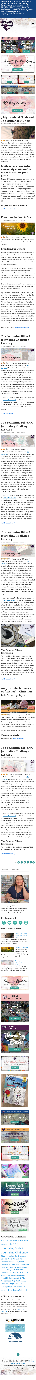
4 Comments (23, 346)
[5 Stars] (8, 140)
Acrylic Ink (3, 1241)
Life (6, 1275)
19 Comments (22, 757)
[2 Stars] (3, 140)
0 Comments (23, 123)
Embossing (16, 1262)
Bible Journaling (7, 1256)
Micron (23, 1275)
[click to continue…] (8, 209)
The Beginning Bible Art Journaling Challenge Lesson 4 (17, 426)
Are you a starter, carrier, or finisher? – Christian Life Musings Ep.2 (17, 691)
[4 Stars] (6, 140)
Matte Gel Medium (14, 1276)
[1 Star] (2, 140)
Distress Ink (6, 1262)
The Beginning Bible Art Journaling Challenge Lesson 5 (17, 339)
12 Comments (22, 542)
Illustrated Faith (17, 1270)
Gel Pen (16, 1267)
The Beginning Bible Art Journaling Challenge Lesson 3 (17, 535)
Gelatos (12, 1267)
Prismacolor (22, 1281)
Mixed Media (6, 1278)
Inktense (13, 1272)
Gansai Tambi (5, 1267)
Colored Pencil (6, 1259)
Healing (25, 1267)
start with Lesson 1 (9, 400)
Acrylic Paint (12, 1241)
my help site (18, 8)
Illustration (5, 1273)
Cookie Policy (20, 1363)
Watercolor (23, 1290)
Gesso (21, 1267)
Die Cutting (17, 1259)
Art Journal (4, 1244)
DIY (12, 1262)
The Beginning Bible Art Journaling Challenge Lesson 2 (17, 751)
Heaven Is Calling (6, 1270)
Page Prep (11, 1281)
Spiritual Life (16, 1284)
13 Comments (23, 698)
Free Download (22, 1264)
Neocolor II (15, 1278)
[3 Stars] (5, 140)
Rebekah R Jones (7, 123)
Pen (17, 1281)
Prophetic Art (6, 1284)
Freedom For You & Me (16, 217)
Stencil (13, 1287)
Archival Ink (22, 1241)
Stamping (6, 1286)
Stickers (19, 1287)
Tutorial (9, 1290)
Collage (24, 1256)
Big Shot (18, 1256)
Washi (16, 1290)
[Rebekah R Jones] (7, 29)
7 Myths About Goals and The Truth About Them (17, 119)
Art (27, 1241)
